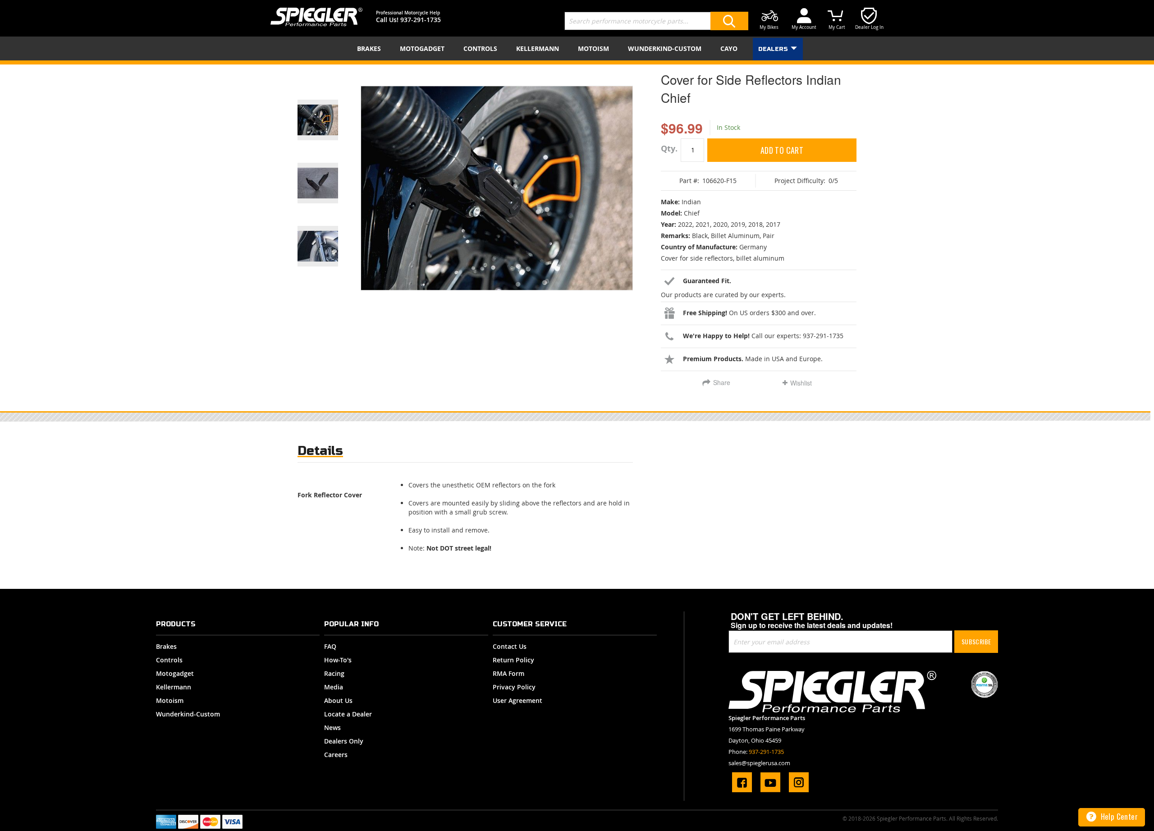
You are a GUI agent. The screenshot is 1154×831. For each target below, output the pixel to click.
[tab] (320, 453)
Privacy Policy (514, 687)
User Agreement (517, 700)
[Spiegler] (316, 17)
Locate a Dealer (348, 714)
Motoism (169, 700)
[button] (329, 108)
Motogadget (175, 673)
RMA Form (508, 673)
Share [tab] (721, 382)
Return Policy (513, 660)
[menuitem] (371, 48)
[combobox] (656, 21)
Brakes (166, 646)
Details (320, 450)
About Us (338, 700)
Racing (334, 673)
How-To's (338, 660)
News (332, 727)
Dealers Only (343, 741)
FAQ (330, 646)
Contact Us (510, 646)
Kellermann (173, 687)
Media (333, 687)
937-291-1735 (420, 19)
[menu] (577, 48)
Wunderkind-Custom (188, 714)
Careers (336, 754)
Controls (169, 660)
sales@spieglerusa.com (759, 763)
